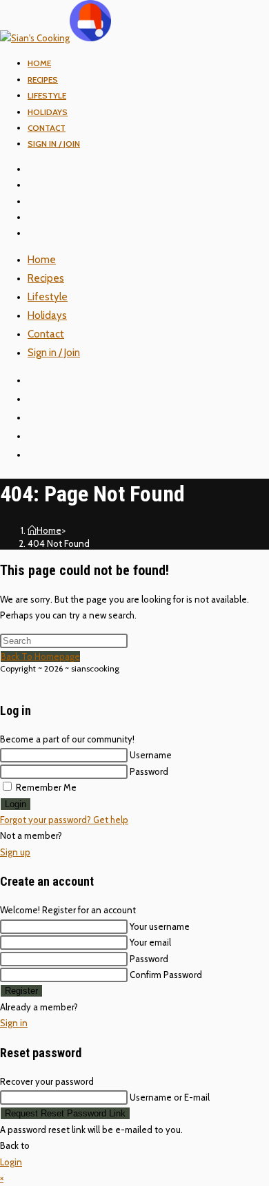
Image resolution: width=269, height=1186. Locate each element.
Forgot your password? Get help (64, 819)
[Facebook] (39, 185)
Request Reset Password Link (65, 1113)
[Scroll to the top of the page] (3, 680)
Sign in (14, 1022)
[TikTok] (39, 233)
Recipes (46, 278)
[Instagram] (39, 201)
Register (21, 991)
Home (42, 259)
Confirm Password (166, 974)
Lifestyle (48, 297)
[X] (39, 169)
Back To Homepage (40, 656)
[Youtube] (39, 217)
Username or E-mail (170, 1097)
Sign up (15, 851)
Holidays (47, 315)
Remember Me (45, 787)
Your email (150, 942)
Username (151, 754)
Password (149, 771)
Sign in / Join (54, 143)
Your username (160, 926)
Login (15, 804)
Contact (46, 334)
